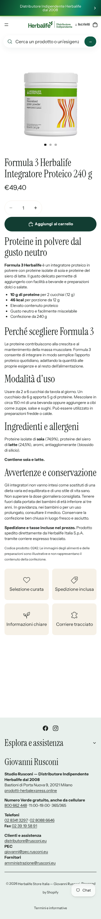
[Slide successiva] (95, 8)
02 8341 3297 (16, 820)
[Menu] (6, 24)
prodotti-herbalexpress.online (30, 790)
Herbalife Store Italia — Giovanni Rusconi (49, 884)
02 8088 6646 (42, 820)
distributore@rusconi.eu (25, 840)
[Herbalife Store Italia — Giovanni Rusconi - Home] (50, 24)
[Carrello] (95, 25)
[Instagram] (55, 728)
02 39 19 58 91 (24, 825)
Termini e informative (50, 908)
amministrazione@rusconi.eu (30, 862)
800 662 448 (15, 805)
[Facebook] (45, 728)
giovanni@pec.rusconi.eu (26, 851)
